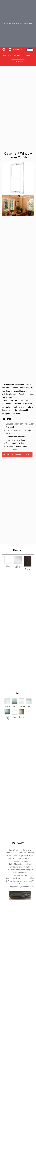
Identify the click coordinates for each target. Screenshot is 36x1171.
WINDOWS (7, 55)
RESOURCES (28, 55)
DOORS (17, 55)
